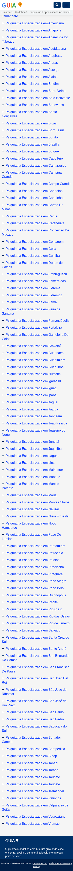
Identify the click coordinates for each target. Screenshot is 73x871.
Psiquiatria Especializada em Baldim (32, 83)
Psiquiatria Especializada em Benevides (35, 105)
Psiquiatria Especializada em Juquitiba (34, 448)
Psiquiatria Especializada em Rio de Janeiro (38, 623)
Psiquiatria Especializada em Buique (32, 151)
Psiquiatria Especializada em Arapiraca (34, 55)
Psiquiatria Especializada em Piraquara (34, 574)
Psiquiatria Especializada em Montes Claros (37, 502)
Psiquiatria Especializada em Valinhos (33, 798)
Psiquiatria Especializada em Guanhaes (34, 353)
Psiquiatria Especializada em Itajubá (32, 409)
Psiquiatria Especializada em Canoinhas (35, 198)
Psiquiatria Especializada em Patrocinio (34, 553)
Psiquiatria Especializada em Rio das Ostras (38, 616)
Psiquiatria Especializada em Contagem (34, 241)
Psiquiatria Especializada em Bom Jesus (35, 130)
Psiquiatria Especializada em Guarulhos (34, 367)
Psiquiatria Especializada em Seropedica (35, 749)
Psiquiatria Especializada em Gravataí (33, 346)
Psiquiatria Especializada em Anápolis (33, 30)
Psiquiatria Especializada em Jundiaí (32, 441)
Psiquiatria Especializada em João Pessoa (36, 423)
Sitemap (36, 866)
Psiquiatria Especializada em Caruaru (33, 216)
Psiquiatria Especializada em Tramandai (35, 791)
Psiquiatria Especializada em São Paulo (35, 712)
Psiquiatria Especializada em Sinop (31, 756)
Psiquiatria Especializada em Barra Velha (35, 91)
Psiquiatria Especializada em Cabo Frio (34, 158)
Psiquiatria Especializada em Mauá (31, 495)
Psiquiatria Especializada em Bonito (32, 137)
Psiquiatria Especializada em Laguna (32, 456)
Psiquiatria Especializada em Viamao (33, 823)
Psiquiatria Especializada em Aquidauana (36, 48)
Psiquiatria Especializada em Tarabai (32, 770)
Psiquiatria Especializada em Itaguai (32, 402)
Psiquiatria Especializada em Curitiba (33, 255)
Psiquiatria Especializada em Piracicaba (35, 567)
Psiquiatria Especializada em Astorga (32, 69)
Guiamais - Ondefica (13, 12)
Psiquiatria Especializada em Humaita (33, 374)
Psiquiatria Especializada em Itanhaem (34, 416)
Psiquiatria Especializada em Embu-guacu (36, 274)
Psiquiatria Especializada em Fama (31, 302)
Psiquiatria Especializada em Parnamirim (35, 546)
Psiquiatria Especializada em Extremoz (34, 295)
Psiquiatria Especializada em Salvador (33, 630)
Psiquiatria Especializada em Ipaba (31, 395)
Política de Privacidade (60, 863)
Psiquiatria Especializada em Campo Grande (38, 184)
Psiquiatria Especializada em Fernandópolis (37, 320)
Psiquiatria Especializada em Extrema (33, 288)
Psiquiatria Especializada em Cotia (31, 248)
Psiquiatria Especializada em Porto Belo (35, 588)
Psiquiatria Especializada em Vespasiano (35, 816)
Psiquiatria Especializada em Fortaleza (34, 327)
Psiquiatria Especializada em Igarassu (33, 381)
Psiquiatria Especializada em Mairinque (34, 470)
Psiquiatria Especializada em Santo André (36, 648)
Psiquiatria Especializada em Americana (35, 23)
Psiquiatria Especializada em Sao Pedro (35, 719)
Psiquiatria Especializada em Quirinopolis (36, 595)
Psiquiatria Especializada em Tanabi (32, 763)
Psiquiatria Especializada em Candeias (34, 191)
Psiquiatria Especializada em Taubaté (33, 777)
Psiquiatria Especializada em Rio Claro (34, 609)
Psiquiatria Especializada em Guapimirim (35, 360)
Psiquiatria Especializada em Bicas (31, 123)
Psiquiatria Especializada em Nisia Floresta (37, 516)
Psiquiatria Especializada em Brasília (32, 144)
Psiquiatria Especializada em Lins (30, 462)
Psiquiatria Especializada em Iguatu (31, 388)
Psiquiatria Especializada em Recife (32, 602)
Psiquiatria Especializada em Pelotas (32, 560)
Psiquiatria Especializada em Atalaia (32, 77)
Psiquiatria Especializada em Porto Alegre (36, 581)
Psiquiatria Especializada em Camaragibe (36, 165)
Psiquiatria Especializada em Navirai (32, 509)
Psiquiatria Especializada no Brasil (49, 12)
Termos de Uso (40, 863)
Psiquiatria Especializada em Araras (32, 62)
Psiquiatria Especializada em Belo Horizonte (38, 98)
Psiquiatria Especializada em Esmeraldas (36, 281)
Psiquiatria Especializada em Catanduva (35, 223)
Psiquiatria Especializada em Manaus (33, 477)
